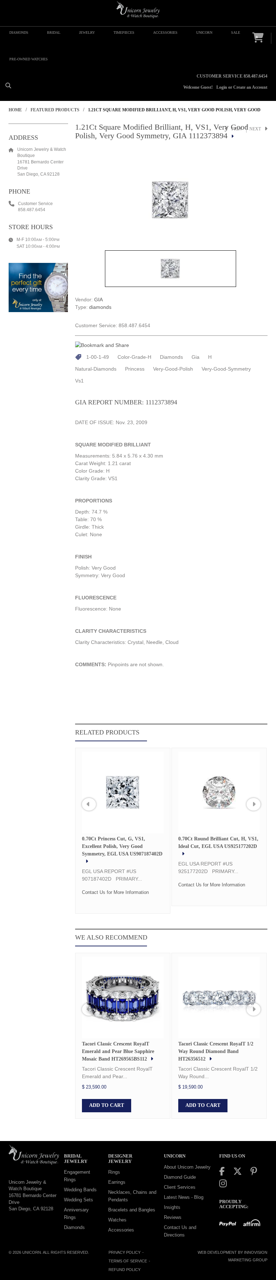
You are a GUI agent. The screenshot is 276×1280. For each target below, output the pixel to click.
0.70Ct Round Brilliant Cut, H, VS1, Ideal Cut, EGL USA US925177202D (218, 842)
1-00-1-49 (97, 357)
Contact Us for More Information (115, 892)
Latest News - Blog (183, 1197)
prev (237, 128)
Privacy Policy (125, 1252)
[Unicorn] (138, 9)
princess (134, 369)
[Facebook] (222, 1171)
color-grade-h (134, 357)
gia (195, 357)
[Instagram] (223, 1183)
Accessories (121, 1230)
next (255, 128)
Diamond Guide (180, 1177)
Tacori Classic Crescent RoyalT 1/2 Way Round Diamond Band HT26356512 (215, 1051)
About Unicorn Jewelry (187, 1167)
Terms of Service (128, 1261)
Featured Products (55, 109)
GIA (98, 299)
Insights (172, 1207)
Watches (117, 1220)
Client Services (180, 1187)
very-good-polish (173, 369)
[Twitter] (237, 1171)
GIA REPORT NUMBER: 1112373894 (126, 402)
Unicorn (31, 1252)
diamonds (100, 307)
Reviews (172, 1217)
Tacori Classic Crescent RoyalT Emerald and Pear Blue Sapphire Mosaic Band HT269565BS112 (118, 1051)
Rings (114, 1172)
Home (15, 109)
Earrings (116, 1182)
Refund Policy (125, 1269)
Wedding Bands (80, 1189)
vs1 (79, 381)
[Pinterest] (253, 1171)
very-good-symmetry (226, 369)
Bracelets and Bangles (131, 1209)
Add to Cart (106, 1105)
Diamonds (74, 1227)
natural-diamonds (95, 369)
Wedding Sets (78, 1199)
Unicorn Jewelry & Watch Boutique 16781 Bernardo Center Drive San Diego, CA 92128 (32, 1195)
